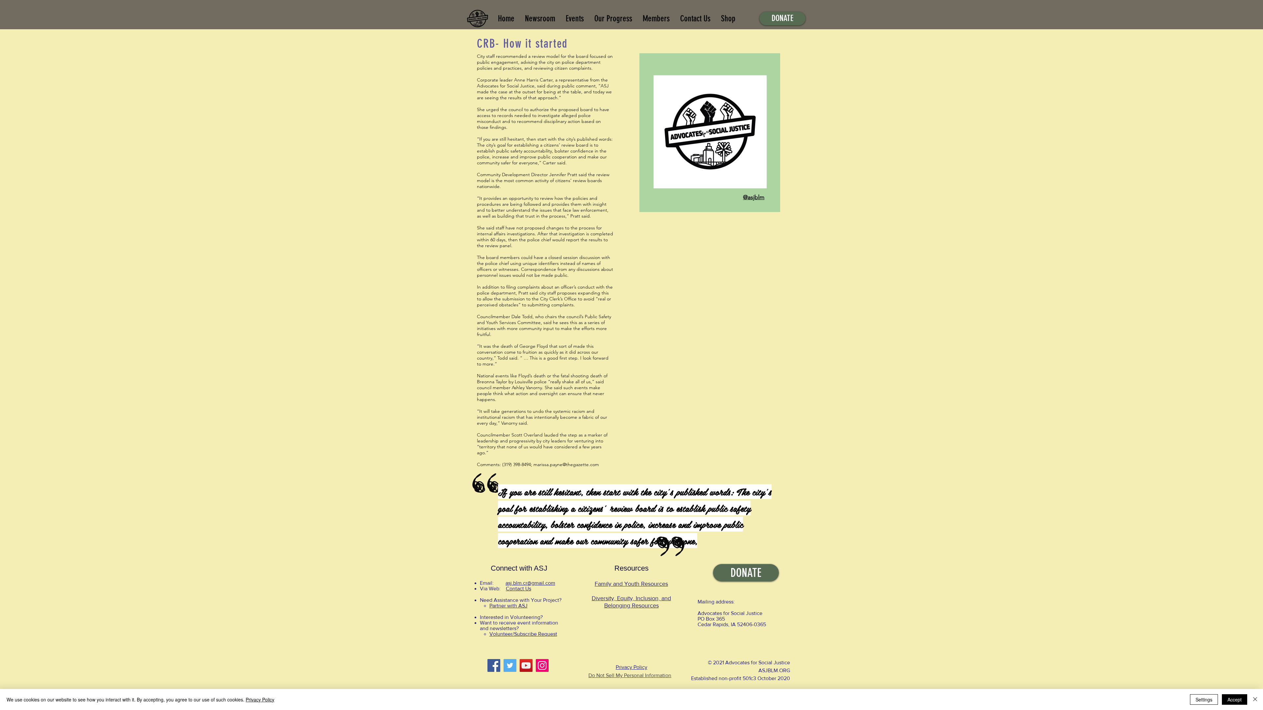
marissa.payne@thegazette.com (566, 464)
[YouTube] (526, 665)
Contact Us (518, 588)
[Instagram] (542, 665)
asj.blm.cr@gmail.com (530, 583)
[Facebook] (493, 665)
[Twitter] (510, 665)
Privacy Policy (631, 667)
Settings (1204, 699)
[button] (613, 19)
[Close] (1255, 699)
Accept (1234, 699)
